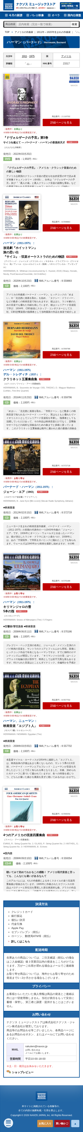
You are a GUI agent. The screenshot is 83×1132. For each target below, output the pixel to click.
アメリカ (66, 56)
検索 (74, 24)
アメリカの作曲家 (24, 32)
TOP (7, 32)
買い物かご (62, 1123)
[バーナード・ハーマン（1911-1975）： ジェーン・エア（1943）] (21, 456)
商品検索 (10, 24)
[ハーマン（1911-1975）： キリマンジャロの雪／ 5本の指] (21, 572)
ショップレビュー (23, 1072)
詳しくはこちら (20, 941)
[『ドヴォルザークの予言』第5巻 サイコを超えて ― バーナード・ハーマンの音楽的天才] (21, 100)
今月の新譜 (15, 15)
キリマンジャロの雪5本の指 (19, 606)
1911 (24, 56)
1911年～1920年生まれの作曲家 (54, 32)
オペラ (56, 15)
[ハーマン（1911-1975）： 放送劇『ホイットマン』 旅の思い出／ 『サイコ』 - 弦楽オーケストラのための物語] (21, 213)
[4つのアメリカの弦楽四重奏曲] (21, 805)
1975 (32, 56)
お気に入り (45, 1123)
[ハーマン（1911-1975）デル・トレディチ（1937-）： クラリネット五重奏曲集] (21, 340)
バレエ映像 (37, 15)
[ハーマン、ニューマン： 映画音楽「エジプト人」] (21, 691)
